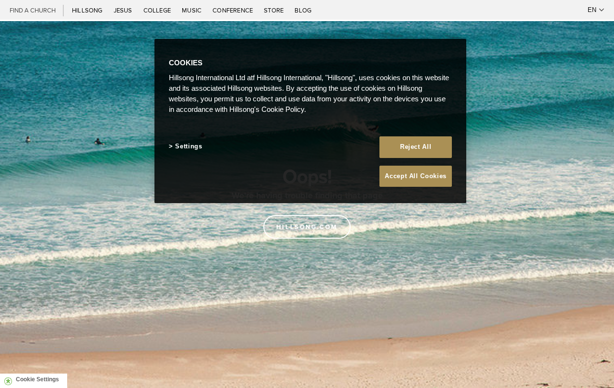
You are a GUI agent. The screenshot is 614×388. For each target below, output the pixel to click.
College (157, 10)
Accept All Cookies (416, 176)
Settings (188, 146)
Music (192, 10)
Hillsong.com (307, 226)
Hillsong (88, 10)
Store (274, 10)
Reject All (416, 146)
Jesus (124, 10)
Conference (233, 10)
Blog (303, 10)
